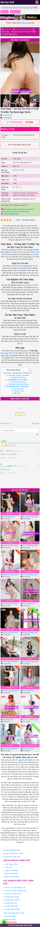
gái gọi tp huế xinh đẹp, (14, 211)
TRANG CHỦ (8, 29)
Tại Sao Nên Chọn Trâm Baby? (17, 386)
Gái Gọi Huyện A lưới (13, 894)
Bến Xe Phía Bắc (8, 720)
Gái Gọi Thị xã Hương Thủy (15, 891)
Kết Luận (17, 393)
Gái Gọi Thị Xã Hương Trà (15, 887)
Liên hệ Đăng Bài (9, 920)
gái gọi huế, (21, 209)
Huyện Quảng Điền (12, 909)
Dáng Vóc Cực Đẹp (19, 377)
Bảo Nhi (30, 688)
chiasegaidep (7, 115)
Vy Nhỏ (10, 746)
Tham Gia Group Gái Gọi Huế (13, 913)
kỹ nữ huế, (26, 211)
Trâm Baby (10, 630)
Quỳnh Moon (30, 514)
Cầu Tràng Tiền (11, 864)
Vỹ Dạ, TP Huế (8, 129)
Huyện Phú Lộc (11, 903)
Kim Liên (10, 601)
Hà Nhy (10, 543)
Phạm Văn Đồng (11, 870)
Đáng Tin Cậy (19, 391)
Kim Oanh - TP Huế (10, 659)
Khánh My (10, 688)
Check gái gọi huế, (10, 209)
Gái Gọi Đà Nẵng (9, 916)
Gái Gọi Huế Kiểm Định (24, 29)
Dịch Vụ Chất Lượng (19, 382)
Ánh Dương (30, 572)
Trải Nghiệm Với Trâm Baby (17, 380)
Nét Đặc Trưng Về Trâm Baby (19, 375)
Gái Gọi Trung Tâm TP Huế (13, 853)
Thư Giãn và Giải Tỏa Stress (19, 384)
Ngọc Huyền (10, 572)
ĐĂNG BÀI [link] (24, 23)
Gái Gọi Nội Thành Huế (11, 857)
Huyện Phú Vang (11, 906)
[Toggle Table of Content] (29, 370)
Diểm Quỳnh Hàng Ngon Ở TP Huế (30, 746)
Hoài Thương (30, 630)
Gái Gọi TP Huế (29, 801)
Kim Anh (10, 514)
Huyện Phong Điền (12, 900)
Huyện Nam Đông (12, 897)
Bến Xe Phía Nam (8, 517)
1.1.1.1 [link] (10, 135)
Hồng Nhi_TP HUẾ (10, 717)
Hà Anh (30, 659)
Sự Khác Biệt (19, 389)
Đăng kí (5, 12)
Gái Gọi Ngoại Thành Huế (16, 860)
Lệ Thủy (30, 543)
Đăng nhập (16, 12)
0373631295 (15, 122)
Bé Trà (30, 601)
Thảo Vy (30, 717)
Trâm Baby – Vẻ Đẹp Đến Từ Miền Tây (17, 373)
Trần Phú (8, 867)
